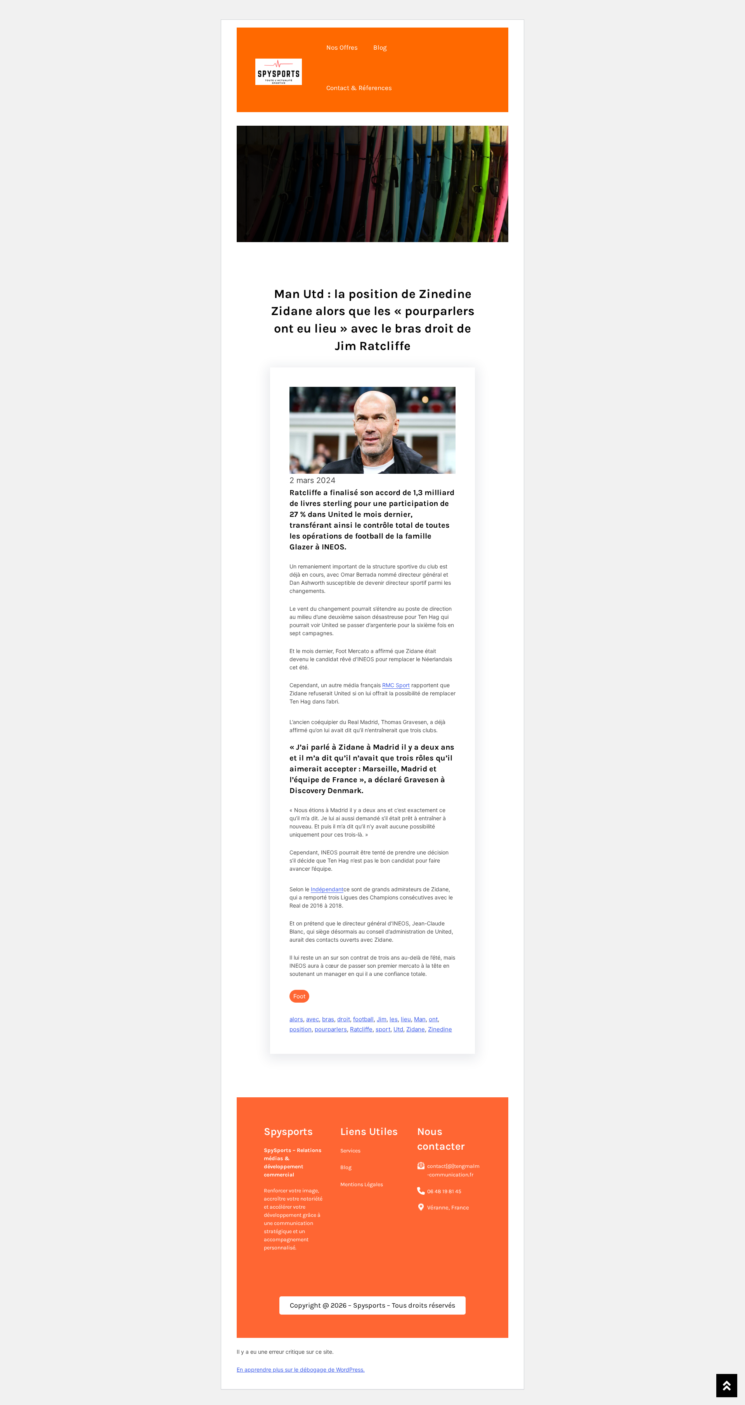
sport (383, 1029)
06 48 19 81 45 (444, 1191)
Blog (346, 1167)
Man (420, 1019)
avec (312, 1019)
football (363, 1019)
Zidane (415, 1029)
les (394, 1019)
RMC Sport (396, 685)
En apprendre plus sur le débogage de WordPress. (301, 1369)
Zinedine (440, 1029)
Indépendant (327, 889)
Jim (381, 1019)
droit (343, 1019)
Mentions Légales (361, 1184)
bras (328, 1019)
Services (350, 1150)
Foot (299, 996)
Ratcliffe (361, 1029)
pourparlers (331, 1029)
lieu (406, 1019)
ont (433, 1019)
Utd (398, 1029)
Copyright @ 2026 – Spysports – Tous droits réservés (372, 1305)
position (300, 1029)
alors (296, 1019)
